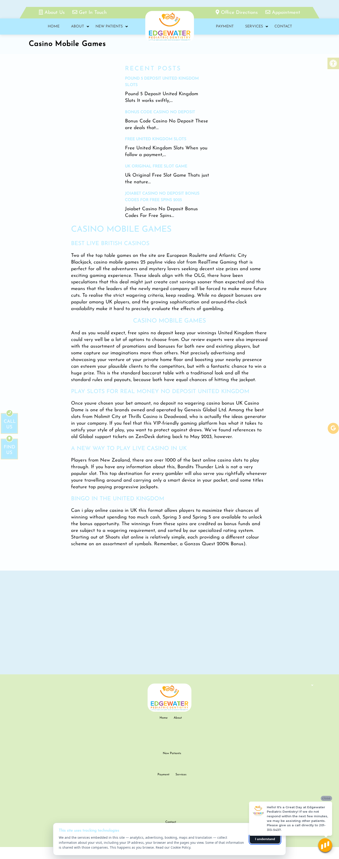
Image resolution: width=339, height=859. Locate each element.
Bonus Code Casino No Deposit (160, 112)
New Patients (109, 26)
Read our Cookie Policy (173, 847)
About (77, 26)
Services (254, 26)
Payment (225, 26)
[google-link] (333, 428)
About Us (54, 12)
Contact (283, 26)
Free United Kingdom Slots (155, 139)
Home (53, 26)
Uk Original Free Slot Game (156, 166)
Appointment (285, 12)
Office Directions (239, 12)
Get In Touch (92, 12)
